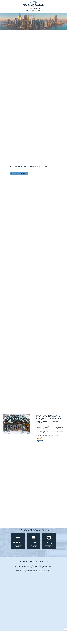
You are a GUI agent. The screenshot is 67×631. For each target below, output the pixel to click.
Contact (39, 10)
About (27, 10)
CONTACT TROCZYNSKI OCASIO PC (19, 173)
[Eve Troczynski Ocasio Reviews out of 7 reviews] (39, 441)
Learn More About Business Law (18, 546)
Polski (42, 10)
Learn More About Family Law (49, 546)
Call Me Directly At (33, 8)
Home (24, 10)
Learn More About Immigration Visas (33, 546)
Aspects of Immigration (32, 10)
